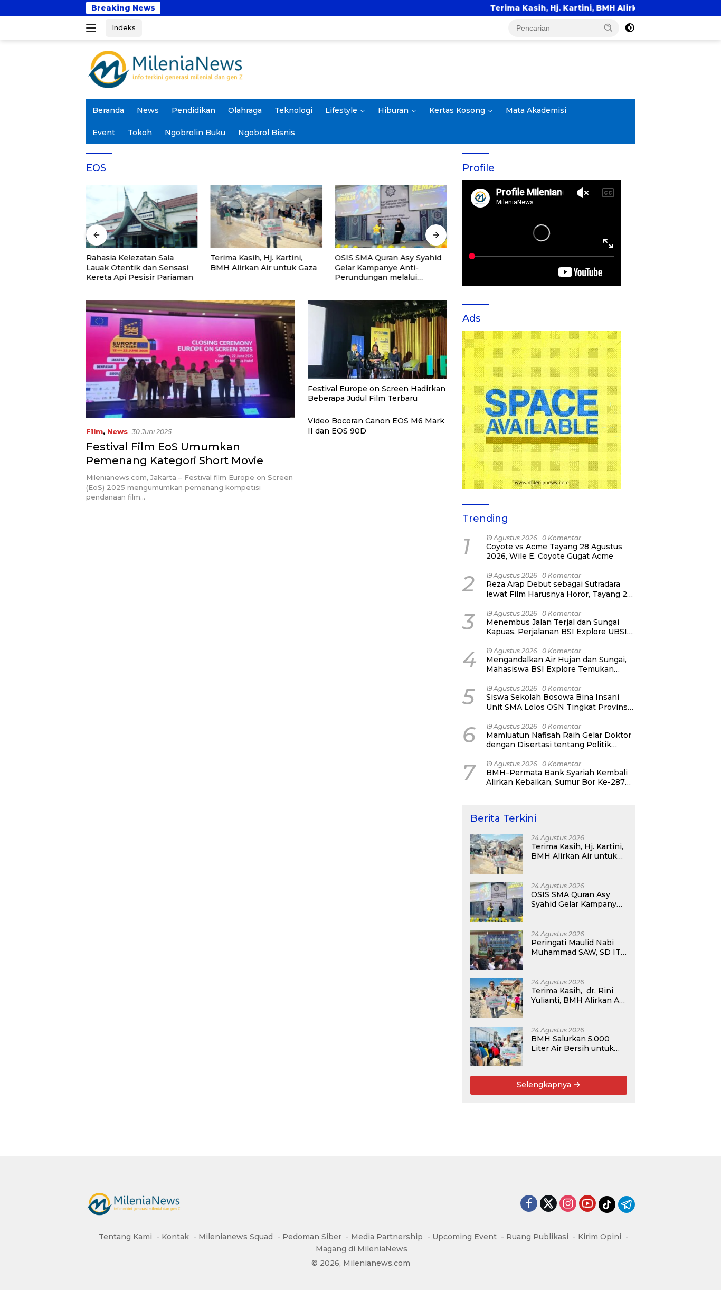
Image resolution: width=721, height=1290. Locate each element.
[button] (608, 27)
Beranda (108, 110)
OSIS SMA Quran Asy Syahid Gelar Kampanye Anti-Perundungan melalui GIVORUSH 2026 (388, 267)
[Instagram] (567, 1204)
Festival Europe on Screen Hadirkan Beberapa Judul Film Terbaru (376, 393)
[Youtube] (587, 1204)
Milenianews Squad (235, 1236)
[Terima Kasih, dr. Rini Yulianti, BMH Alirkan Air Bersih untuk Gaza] (496, 998)
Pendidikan (193, 110)
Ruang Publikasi (537, 1236)
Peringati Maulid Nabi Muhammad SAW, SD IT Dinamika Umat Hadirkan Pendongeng (576, 947)
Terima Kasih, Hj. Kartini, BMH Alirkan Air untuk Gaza (529, 8)
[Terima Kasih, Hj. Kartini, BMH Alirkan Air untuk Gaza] (266, 216)
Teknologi (293, 110)
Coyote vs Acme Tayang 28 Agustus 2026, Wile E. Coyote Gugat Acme (554, 551)
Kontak (175, 1236)
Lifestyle (341, 110)
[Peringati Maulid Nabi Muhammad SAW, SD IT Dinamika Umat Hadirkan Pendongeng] (496, 950)
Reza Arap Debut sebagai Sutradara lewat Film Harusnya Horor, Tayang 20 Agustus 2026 (559, 588)
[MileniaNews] (165, 69)
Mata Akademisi (536, 110)
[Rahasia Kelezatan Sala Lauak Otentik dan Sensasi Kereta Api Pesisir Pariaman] (142, 216)
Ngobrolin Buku (195, 132)
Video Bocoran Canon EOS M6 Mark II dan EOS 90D (376, 425)
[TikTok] (607, 1204)
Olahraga (245, 110)
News (148, 110)
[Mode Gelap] (629, 28)
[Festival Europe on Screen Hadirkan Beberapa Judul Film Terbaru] (377, 339)
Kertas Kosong (457, 110)
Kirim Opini (599, 1236)
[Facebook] (528, 1204)
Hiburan (393, 110)
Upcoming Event (464, 1236)
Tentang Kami (125, 1236)
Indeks (124, 27)
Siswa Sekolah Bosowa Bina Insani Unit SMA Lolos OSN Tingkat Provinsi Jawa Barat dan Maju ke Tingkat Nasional (558, 701)
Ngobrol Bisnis (266, 132)
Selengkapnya (545, 1084)
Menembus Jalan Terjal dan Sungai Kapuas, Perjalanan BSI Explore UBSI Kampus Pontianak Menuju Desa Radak (556, 626)
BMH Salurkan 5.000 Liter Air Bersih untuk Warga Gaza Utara (572, 1043)
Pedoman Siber (311, 1236)
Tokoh (140, 132)
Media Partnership (387, 1236)
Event (103, 132)
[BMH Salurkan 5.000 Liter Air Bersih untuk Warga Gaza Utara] (496, 1046)
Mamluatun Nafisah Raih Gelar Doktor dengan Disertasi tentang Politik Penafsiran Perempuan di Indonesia (558, 739)
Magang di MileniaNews (361, 1249)
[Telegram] (626, 1204)
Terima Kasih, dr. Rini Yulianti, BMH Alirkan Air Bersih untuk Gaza (577, 995)
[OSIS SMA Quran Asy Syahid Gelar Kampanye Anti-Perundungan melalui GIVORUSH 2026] (391, 216)
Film (94, 431)
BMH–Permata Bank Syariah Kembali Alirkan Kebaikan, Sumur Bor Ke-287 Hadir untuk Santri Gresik (557, 777)
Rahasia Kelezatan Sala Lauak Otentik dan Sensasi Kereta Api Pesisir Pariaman (139, 267)
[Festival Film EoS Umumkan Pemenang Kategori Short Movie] (190, 359)
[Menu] (93, 28)
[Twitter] (548, 1204)
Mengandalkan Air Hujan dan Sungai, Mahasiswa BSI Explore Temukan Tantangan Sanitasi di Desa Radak (556, 664)
